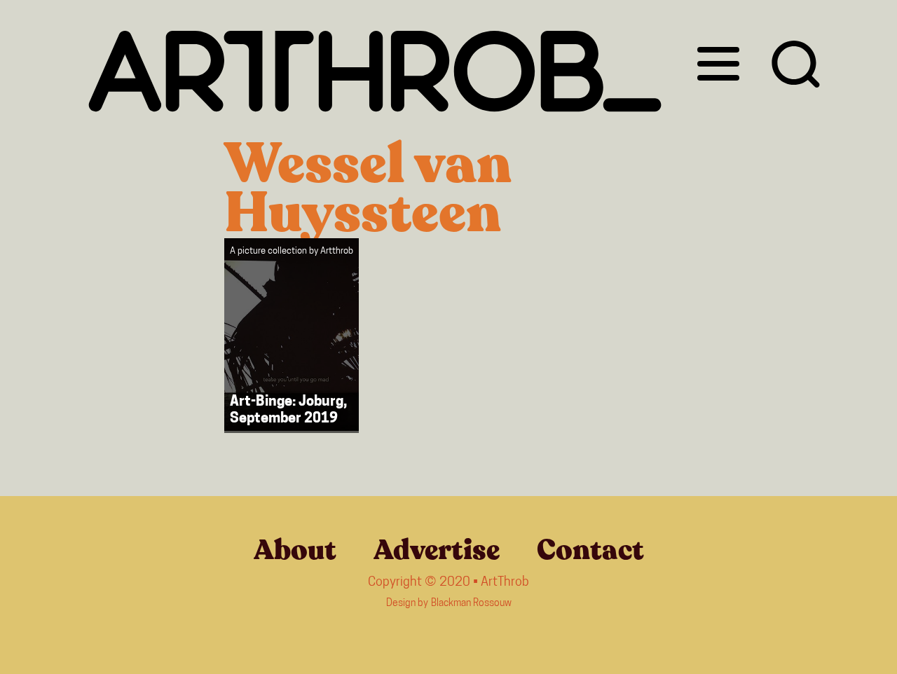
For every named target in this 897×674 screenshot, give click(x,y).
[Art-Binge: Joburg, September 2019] (291, 335)
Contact (590, 550)
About (295, 550)
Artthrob (336, 251)
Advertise (437, 550)
